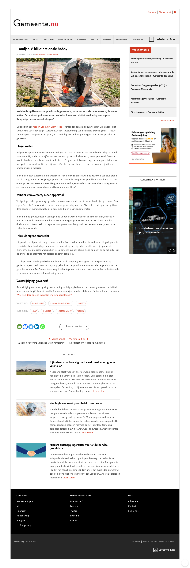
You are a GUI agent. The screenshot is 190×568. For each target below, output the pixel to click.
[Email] (19, 326)
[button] (169, 250)
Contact (152, 12)
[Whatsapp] (42, 326)
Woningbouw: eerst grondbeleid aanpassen (76, 403)
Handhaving (22, 516)
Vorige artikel (58, 339)
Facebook (75, 506)
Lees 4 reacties (74, 326)
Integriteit (21, 520)
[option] (152, 220)
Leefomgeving (23, 525)
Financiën (47, 311)
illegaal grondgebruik (61, 303)
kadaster (81, 303)
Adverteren (133, 501)
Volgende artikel (77, 339)
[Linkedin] (36, 326)
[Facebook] (25, 326)
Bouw (34, 311)
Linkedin (74, 516)
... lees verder (97, 391)
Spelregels (133, 511)
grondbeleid (38, 303)
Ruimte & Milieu (64, 311)
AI (17, 506)
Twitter (73, 511)
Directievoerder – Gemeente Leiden (147, 112)
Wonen (80, 311)
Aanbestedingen (24, 501)
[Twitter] (31, 326)
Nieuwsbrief (165, 12)
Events (73, 520)
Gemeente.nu (36, 24)
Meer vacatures (167, 121)
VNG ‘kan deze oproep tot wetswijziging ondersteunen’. (44, 295)
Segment (133, 189)
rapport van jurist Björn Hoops (48, 127)
